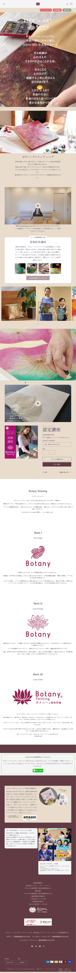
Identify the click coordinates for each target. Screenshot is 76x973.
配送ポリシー (68, 969)
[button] (4, 4)
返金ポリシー (40, 969)
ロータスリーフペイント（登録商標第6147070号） (38, 940)
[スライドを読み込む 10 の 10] (50, 382)
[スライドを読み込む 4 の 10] (33, 382)
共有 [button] (45, 472)
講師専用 (67, 10)
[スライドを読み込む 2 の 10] (28, 382)
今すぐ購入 (57, 464)
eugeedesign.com (25, 226)
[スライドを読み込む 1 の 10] (25, 382)
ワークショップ (45, 10)
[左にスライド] (34, 324)
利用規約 (60, 969)
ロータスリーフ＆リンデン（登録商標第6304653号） (51, 936)
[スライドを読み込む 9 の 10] (47, 382)
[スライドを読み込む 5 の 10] (36, 382)
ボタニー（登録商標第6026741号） (18, 936)
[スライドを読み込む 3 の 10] (31, 382)
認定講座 (57, 10)
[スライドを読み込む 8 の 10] (45, 382)
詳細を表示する (64, 472)
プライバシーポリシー (50, 969)
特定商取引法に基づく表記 (64, 971)
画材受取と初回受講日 (49, 441)
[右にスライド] (42, 324)
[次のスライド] (55, 383)
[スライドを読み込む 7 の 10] (42, 382)
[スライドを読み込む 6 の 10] (39, 382)
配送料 (48, 437)
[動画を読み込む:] (38, 205)
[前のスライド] (21, 383)
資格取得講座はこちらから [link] (38, 278)
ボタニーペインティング (17, 969)
